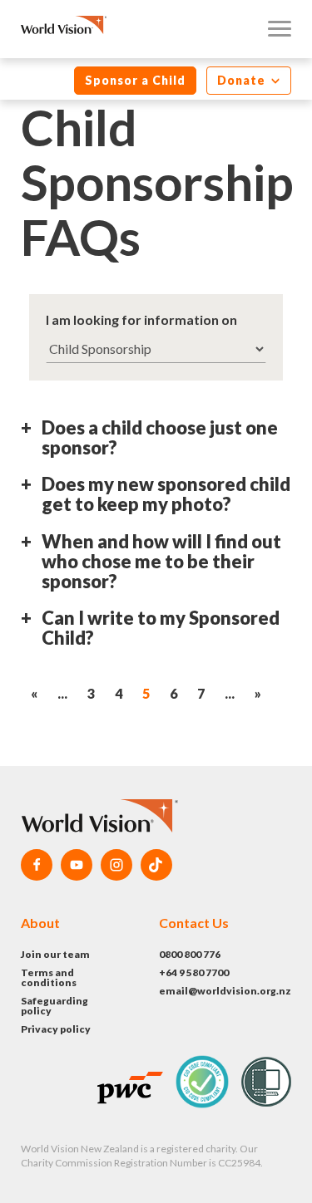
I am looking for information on (141, 319)
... (62, 693)
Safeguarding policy (54, 1005)
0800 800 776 (189, 954)
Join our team (55, 954)
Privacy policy (56, 1029)
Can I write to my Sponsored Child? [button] (161, 628)
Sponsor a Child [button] (135, 80)
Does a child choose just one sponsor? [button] (160, 438)
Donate (243, 80)
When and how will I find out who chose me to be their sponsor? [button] (161, 562)
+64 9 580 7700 (194, 972)
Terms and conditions (49, 977)
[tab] (156, 444)
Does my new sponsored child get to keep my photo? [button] (166, 494)
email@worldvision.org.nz (225, 990)
